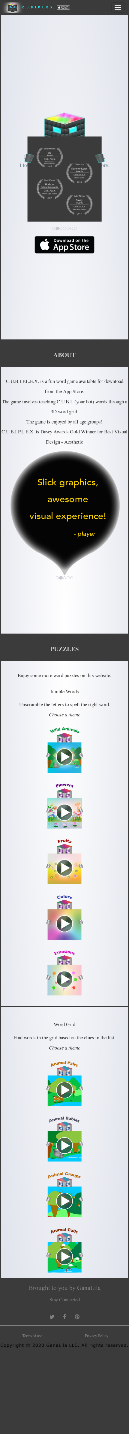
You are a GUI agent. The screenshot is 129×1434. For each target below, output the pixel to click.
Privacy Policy (97, 1335)
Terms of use (32, 1335)
